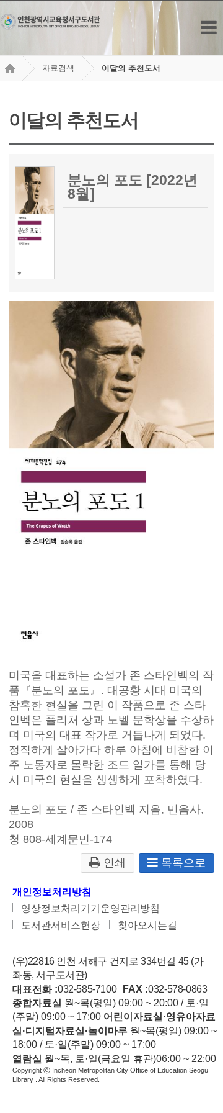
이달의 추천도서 (131, 68)
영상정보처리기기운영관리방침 (90, 908)
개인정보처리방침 (52, 891)
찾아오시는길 (147, 925)
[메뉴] (209, 27)
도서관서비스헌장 (60, 925)
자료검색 (58, 68)
